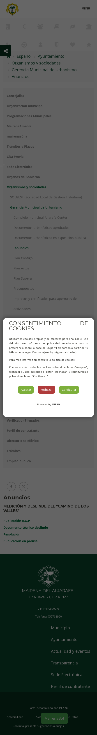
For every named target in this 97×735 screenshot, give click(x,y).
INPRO (56, 404)
